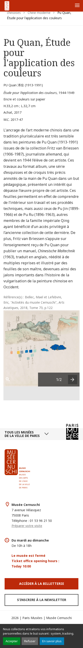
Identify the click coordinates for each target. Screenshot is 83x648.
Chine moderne (39, 12)
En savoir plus (52, 641)
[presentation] (73, 379)
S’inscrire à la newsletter (41, 600)
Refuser (30, 641)
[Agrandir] (10, 379)
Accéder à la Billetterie (41, 583)
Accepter (12, 641)
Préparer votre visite (27, 525)
